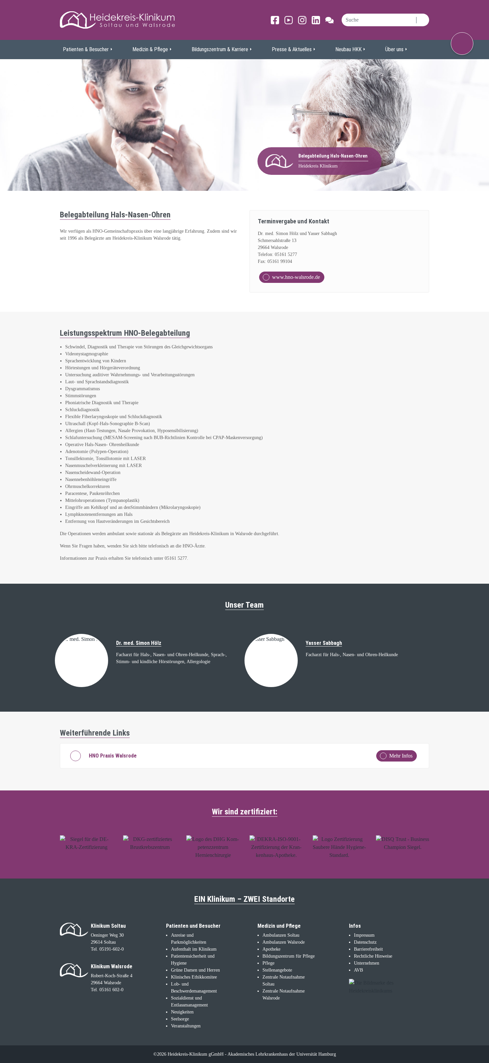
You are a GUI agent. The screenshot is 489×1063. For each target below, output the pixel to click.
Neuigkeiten (182, 1011)
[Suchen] (422, 20)
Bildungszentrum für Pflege (288, 956)
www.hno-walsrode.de (296, 277)
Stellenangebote (277, 970)
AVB (358, 970)
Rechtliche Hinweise (373, 956)
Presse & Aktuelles (292, 49)
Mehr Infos (400, 756)
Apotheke (271, 949)
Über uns (394, 49)
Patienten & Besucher (86, 49)
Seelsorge (180, 1018)
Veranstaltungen (186, 1025)
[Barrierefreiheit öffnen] (462, 43)
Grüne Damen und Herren (195, 970)
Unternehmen (366, 963)
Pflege (268, 963)
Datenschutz (365, 942)
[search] (379, 20)
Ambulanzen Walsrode (283, 942)
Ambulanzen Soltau (280, 935)
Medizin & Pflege (150, 49)
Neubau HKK (348, 49)
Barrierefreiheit (368, 949)
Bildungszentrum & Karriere (220, 49)
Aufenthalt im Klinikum (194, 949)
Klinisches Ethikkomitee (194, 977)
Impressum (364, 935)
